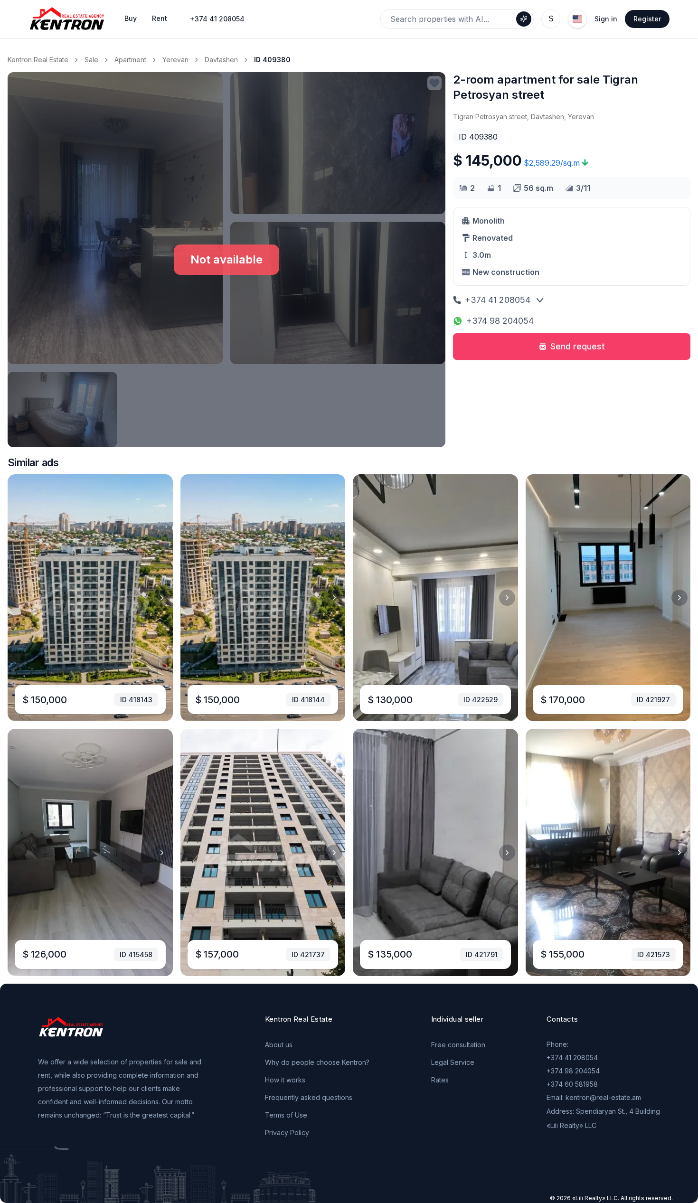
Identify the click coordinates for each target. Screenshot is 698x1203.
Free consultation (458, 1045)
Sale (91, 60)
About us (278, 1045)
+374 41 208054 (217, 19)
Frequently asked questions (308, 1097)
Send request (577, 346)
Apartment (130, 60)
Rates (440, 1080)
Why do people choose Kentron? (317, 1062)
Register (647, 19)
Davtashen (221, 60)
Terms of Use (286, 1115)
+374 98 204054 (500, 321)
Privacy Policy (287, 1132)
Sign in (605, 19)
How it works (285, 1080)
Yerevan (175, 60)
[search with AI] (523, 19)
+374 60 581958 (572, 1084)
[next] (162, 598)
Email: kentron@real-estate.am (594, 1097)
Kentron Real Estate (38, 60)
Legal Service (452, 1062)
